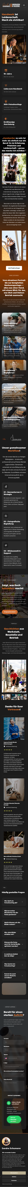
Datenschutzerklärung (7, 1184)
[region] (14, 680)
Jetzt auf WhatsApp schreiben (13, 1119)
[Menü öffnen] (24, 5)
